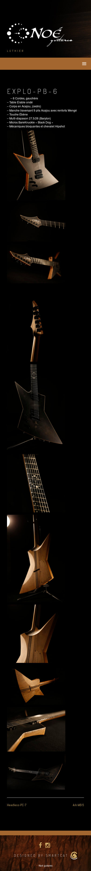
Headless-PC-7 (16, 805)
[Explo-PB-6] (36, 165)
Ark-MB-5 (78, 805)
